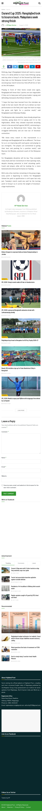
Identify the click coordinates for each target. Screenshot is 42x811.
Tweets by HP (6, 798)
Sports (8, 9)
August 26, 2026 (6, 373)
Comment (5, 432)
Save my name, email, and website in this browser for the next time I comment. (21, 486)
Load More (21, 410)
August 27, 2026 (6, 315)
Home (3, 9)
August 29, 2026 (8, 631)
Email (4, 467)
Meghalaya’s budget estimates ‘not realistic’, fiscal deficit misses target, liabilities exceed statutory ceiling (25, 638)
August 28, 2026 (6, 257)
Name (4, 458)
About (3, 807)
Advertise (10, 807)
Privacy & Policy (19, 807)
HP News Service (11, 25)
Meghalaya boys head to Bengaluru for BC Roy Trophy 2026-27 (20, 340)
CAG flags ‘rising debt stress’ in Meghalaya (15, 628)
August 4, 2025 (23, 25)
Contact (28, 807)
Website (4, 476)
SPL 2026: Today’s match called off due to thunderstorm (18, 282)
